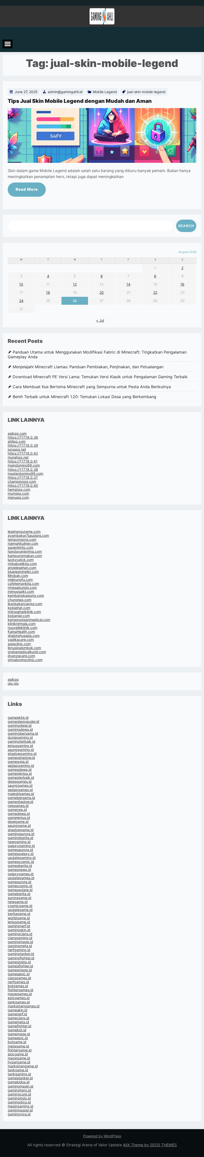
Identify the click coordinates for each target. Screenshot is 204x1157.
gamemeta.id (18, 1022)
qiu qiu (13, 683)
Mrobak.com (18, 575)
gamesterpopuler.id (23, 721)
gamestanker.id (20, 1078)
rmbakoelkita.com (22, 563)
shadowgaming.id (22, 753)
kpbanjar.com (19, 615)
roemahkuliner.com (23, 543)
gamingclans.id (20, 934)
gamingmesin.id (20, 1086)
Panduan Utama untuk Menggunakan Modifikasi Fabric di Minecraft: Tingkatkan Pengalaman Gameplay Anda (97, 354)
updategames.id (21, 878)
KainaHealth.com (21, 631)
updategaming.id (22, 857)
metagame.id (18, 1046)
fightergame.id (20, 1050)
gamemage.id (19, 1034)
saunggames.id (20, 785)
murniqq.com (18, 493)
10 (21, 284)
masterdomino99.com (25, 473)
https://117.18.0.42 (23, 453)
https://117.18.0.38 (23, 469)
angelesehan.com (22, 567)
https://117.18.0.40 (23, 485)
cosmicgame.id (20, 906)
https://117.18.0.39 (23, 445)
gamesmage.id (20, 970)
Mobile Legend (105, 92)
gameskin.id (17, 1010)
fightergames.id (20, 990)
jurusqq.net (17, 449)
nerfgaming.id (19, 950)
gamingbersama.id (23, 733)
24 (21, 301)
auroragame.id (19, 898)
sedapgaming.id (21, 765)
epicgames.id (19, 998)
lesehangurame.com (24, 531)
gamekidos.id (19, 1082)
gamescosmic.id (21, 861)
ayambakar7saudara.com (28, 535)
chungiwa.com (19, 600)
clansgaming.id (20, 938)
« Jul (100, 320)
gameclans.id (18, 1018)
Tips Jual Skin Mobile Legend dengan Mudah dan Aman (80, 101)
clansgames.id (19, 978)
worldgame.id (19, 918)
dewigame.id (18, 821)
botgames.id (18, 986)
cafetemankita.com (23, 583)
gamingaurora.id (21, 834)
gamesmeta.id (19, 962)
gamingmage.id (20, 942)
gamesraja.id (18, 761)
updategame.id (20, 910)
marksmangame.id (23, 1066)
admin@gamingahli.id (65, 92)
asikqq (13, 679)
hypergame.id (19, 1062)
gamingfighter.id (21, 958)
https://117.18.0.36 (23, 437)
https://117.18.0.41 (23, 461)
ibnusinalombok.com (24, 648)
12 (75, 284)
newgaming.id (19, 842)
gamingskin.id (19, 930)
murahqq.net (18, 457)
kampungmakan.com (25, 555)
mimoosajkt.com (21, 591)
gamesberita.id (20, 865)
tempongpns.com (22, 539)
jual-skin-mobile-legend (146, 92)
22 (155, 292)
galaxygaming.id (21, 846)
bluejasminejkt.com (23, 571)
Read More (27, 189)
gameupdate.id (20, 890)
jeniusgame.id (19, 922)
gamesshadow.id (21, 757)
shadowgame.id (21, 830)
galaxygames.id (21, 874)
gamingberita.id (20, 838)
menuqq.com (18, 497)
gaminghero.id (19, 1090)
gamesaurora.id (20, 850)
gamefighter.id (19, 1026)
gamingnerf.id (19, 926)
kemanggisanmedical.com (29, 619)
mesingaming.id (20, 1106)
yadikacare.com (21, 639)
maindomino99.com (24, 465)
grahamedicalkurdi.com (27, 652)
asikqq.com (17, 433)
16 (182, 284)
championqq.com (22, 481)
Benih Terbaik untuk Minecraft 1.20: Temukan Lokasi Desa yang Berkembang (84, 396)
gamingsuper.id (20, 1110)
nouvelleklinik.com (22, 627)
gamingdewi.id (20, 725)
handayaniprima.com (25, 551)
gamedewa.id (19, 813)
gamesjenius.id (20, 773)
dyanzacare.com (21, 656)
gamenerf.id (17, 1014)
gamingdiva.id (19, 1102)
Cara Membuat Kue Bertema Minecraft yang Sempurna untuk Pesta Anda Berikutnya (92, 386)
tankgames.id (19, 1002)
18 (48, 292)
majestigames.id (21, 794)
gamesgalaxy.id (21, 854)
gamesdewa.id (20, 769)
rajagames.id (18, 805)
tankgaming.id (19, 1074)
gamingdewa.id (20, 729)
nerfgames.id (18, 982)
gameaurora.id (19, 882)
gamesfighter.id (20, 966)
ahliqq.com (17, 441)
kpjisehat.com (19, 608)
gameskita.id (18, 717)
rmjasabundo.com (22, 587)
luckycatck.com (21, 559)
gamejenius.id (19, 817)
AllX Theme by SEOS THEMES (150, 1145)
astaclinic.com (19, 644)
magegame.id (19, 1058)
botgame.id (17, 1042)
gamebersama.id (21, 797)
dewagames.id (20, 781)
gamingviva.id (19, 1114)
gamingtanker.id (21, 954)
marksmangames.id (24, 1006)
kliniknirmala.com (22, 623)
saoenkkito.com (20, 547)
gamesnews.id (19, 869)
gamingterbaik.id (21, 741)
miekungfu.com (20, 579)
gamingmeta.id (20, 946)
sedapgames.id (20, 790)
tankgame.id (18, 1070)
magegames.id (20, 994)
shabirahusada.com (24, 635)
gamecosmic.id (20, 886)
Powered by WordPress (102, 1136)
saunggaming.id (21, 749)
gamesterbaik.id (21, 777)
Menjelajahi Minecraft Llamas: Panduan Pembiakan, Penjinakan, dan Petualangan (88, 367)
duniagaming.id (20, 737)
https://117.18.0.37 (23, 477)
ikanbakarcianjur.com (25, 604)
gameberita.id (19, 894)
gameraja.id (17, 809)
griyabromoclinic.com (25, 660)
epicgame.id (18, 1054)
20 (102, 292)
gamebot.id (17, 1030)
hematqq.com (19, 489)
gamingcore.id (19, 1094)
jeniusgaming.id (20, 745)
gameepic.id (18, 1038)
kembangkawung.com (26, 595)
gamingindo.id (19, 1098)
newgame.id (18, 902)
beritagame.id (19, 914)
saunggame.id (19, 825)
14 (128, 284)
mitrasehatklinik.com (24, 611)
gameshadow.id (20, 801)
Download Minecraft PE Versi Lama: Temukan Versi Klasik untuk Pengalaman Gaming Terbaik (100, 376)
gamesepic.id (19, 974)
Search (186, 226)
